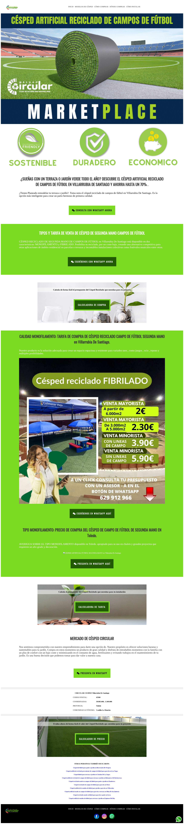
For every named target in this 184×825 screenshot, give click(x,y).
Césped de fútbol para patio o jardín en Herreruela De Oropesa (92, 767)
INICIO (71, 7)
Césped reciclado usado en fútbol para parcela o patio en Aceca (92, 795)
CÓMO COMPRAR (101, 7)
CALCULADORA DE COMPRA (92, 304)
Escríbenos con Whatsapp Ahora (93, 261)
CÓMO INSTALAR (133, 7)
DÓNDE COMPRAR (117, 7)
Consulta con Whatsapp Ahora (93, 210)
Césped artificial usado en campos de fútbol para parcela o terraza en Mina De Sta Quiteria (92, 791)
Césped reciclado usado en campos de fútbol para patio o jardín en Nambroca (92, 781)
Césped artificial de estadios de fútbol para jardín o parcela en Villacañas (92, 788)
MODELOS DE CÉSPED (84, 7)
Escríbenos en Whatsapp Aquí (93, 513)
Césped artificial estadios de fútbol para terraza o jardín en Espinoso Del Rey (92, 798)
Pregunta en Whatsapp (93, 673)
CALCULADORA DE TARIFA (92, 607)
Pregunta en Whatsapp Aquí (93, 563)
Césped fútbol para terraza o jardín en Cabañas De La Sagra (92, 774)
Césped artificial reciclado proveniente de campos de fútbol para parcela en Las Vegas (92, 771)
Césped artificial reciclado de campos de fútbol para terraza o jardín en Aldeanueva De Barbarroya (92, 778)
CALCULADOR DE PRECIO (92, 739)
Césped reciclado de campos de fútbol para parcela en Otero (92, 785)
